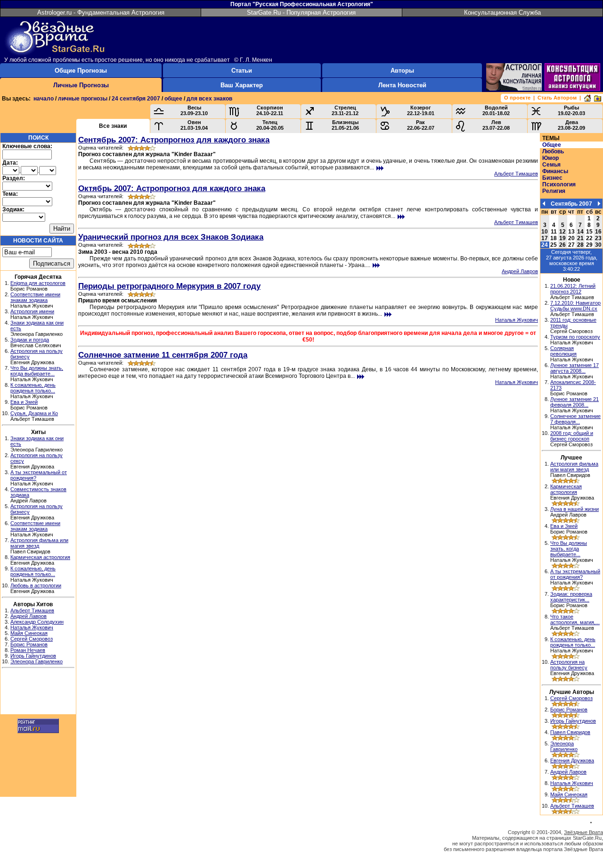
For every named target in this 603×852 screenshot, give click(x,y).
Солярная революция (563, 351)
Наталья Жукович (31, 627)
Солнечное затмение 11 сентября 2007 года (162, 354)
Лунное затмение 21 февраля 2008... (574, 402)
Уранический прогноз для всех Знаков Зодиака (170, 237)
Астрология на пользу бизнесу (568, 664)
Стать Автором (557, 97)
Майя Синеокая (29, 633)
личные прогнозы (82, 98)
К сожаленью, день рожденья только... (33, 387)
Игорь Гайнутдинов (33, 656)
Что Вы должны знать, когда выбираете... (36, 370)
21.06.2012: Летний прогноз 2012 (572, 288)
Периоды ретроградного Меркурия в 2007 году (169, 286)
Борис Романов (29, 644)
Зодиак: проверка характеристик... (571, 596)
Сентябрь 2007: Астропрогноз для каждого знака (173, 139)
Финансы (555, 171)
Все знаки (113, 126)
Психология (559, 184)
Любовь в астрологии (35, 585)
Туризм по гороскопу (575, 337)
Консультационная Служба (502, 12)
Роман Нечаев (27, 650)
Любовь (553, 151)
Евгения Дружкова (572, 760)
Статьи (241, 70)
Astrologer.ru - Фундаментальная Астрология (100, 12)
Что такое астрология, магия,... (575, 619)
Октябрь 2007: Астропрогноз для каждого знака (171, 188)
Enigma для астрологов (37, 283)
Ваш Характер (241, 85)
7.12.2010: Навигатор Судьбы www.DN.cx (575, 305)
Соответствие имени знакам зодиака (35, 297)
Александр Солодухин (37, 622)
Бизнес (552, 178)
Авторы (402, 70)
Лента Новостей (402, 85)
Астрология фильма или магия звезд (574, 466)
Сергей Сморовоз (31, 639)
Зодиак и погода (29, 339)
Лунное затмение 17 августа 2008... (574, 368)
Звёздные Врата (583, 832)
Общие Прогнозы (81, 70)
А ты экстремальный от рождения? (575, 574)
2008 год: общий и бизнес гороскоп (571, 436)
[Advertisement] (38, 692)
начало (43, 98)
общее (173, 98)
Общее (551, 145)
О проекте (517, 97)
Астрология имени (32, 311)
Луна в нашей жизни (574, 509)
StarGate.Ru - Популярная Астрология (301, 12)
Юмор (550, 158)
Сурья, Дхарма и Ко (34, 413)
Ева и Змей (24, 402)
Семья (551, 164)
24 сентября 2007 (136, 98)
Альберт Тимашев (32, 610)
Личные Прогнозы (81, 85)
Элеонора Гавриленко (36, 661)
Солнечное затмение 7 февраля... (575, 419)
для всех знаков (209, 98)
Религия (553, 191)
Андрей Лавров (28, 616)
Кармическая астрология (40, 557)
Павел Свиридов (570, 732)
